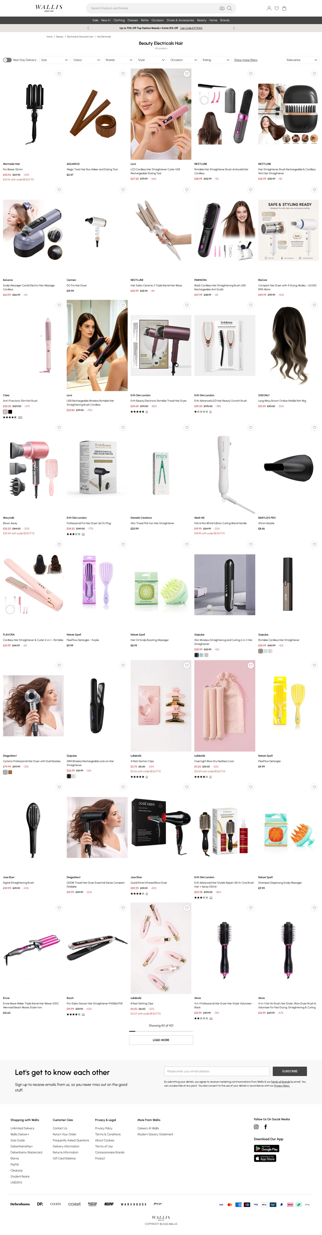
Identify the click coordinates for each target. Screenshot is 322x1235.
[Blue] (201, 655)
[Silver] (5, 772)
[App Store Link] (266, 1153)
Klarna (15, 1158)
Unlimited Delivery (22, 1128)
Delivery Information (66, 1146)
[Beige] (206, 655)
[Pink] (5, 412)
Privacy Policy (103, 1128)
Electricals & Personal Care (80, 36)
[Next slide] (234, 28)
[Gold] (10, 772)
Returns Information (65, 1152)
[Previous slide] (88, 28)
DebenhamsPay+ (22, 1146)
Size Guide (18, 1140)
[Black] (10, 412)
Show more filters (245, 60)
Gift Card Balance (64, 1158)
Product (100, 1158)
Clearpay (17, 1170)
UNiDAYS (16, 1182)
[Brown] (260, 651)
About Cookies (104, 1140)
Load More (161, 1040)
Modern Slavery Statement (155, 1134)
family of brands (280, 1081)
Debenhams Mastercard (26, 1152)
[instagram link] (256, 1127)
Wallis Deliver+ (20, 1134)
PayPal (15, 1164)
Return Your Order (65, 1134)
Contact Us (60, 1128)
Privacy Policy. (282, 1085)
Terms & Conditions (108, 1134)
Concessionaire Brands (109, 1152)
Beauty (59, 36)
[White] (74, 776)
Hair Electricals (104, 36)
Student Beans (20, 1176)
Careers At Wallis (148, 1128)
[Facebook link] (265, 1127)
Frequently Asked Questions (71, 1140)
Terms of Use (104, 1146)
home (50, 36)
